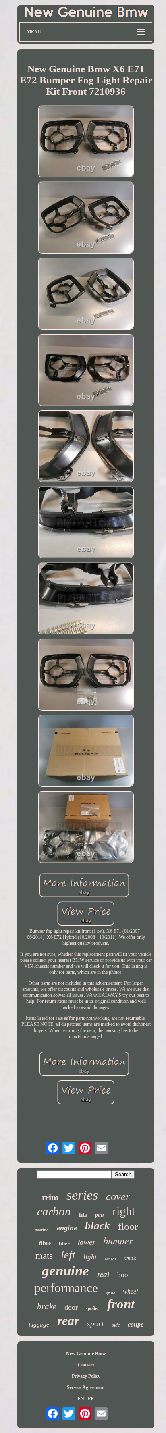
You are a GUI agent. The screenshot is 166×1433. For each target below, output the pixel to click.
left (68, 1254)
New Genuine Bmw (86, 1353)
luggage (39, 1324)
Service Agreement (86, 1387)
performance (66, 1288)
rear (68, 1320)
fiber (64, 1243)
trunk (130, 1258)
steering (41, 1229)
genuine (65, 1271)
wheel (130, 1291)
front (121, 1304)
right (123, 1211)
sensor (110, 1258)
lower (86, 1242)
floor (128, 1226)
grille (110, 1293)
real (103, 1274)
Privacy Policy (86, 1376)
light (90, 1257)
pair (99, 1215)
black (97, 1226)
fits (83, 1214)
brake (46, 1306)
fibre (45, 1243)
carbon (54, 1211)
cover (118, 1196)
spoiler (92, 1308)
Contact (86, 1365)
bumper (118, 1240)
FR (91, 1399)
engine (67, 1228)
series (82, 1195)
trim (50, 1197)
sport (95, 1323)
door (71, 1307)
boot (123, 1275)
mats (44, 1256)
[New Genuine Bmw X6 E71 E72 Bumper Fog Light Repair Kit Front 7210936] (85, 142)
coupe (135, 1324)
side (116, 1325)
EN (80, 1399)
